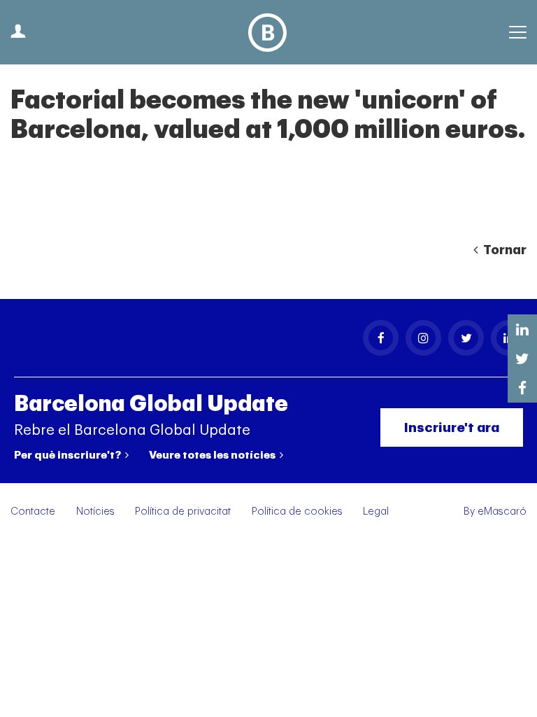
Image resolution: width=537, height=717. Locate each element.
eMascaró (502, 511)
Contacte (32, 511)
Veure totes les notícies (213, 455)
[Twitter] (466, 338)
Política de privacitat (183, 511)
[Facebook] (381, 338)
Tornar (503, 250)
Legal (376, 511)
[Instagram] (423, 338)
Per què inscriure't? (68, 455)
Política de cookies (297, 511)
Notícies (95, 511)
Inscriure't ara (451, 427)
